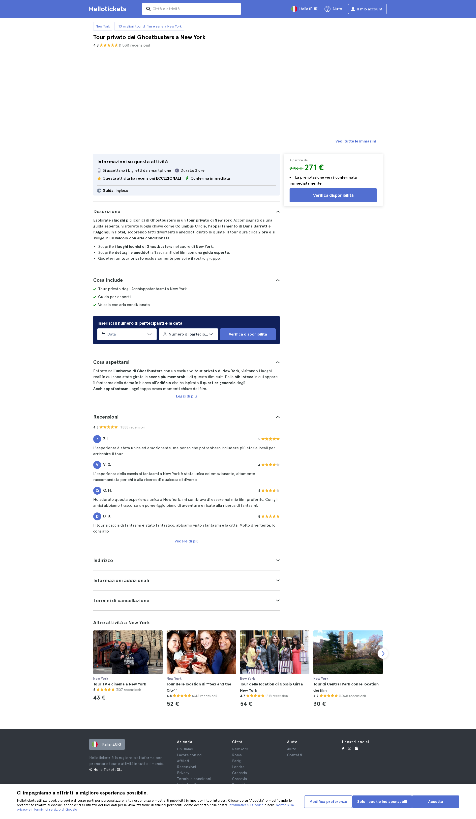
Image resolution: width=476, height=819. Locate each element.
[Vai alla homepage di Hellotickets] (108, 9)
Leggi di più (186, 396)
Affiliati (183, 761)
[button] (186, 211)
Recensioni (186, 767)
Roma (237, 755)
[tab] (186, 211)
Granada (239, 773)
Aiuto (291, 749)
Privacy (183, 773)
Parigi (236, 761)
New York (102, 26)
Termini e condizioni (194, 779)
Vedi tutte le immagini (355, 141)
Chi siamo (185, 749)
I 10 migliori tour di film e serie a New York (149, 26)
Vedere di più (187, 541)
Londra (238, 767)
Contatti (294, 755)
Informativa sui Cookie (246, 805)
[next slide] (383, 653)
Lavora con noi (189, 755)
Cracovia (239, 779)
